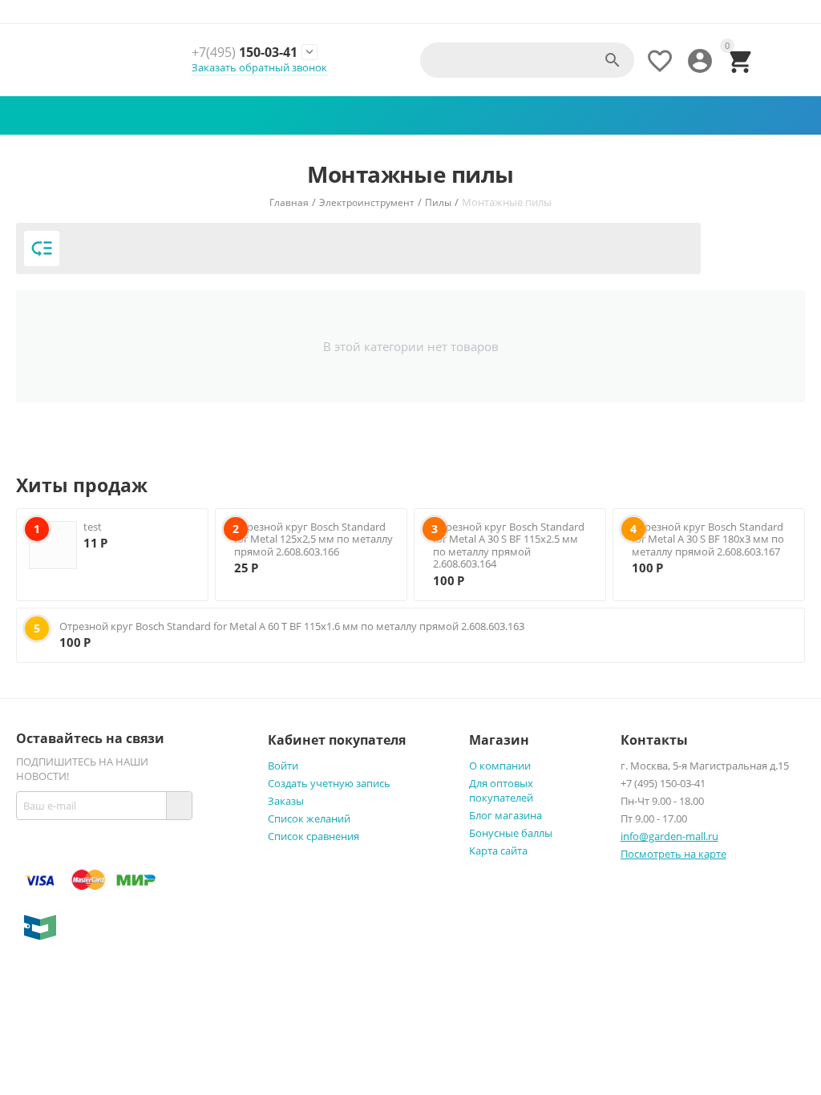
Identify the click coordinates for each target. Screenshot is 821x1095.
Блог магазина (505, 815)
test (92, 526)
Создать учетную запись (329, 783)
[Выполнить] (179, 805)
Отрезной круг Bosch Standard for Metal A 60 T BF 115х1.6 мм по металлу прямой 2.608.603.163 (291, 626)
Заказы (286, 801)
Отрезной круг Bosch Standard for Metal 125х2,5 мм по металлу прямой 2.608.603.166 (313, 539)
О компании (500, 765)
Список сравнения (313, 836)
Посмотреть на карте (673, 854)
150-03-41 (244, 52)
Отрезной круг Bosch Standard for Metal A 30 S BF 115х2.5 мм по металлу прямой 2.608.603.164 (508, 545)
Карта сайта (498, 850)
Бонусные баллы (510, 833)
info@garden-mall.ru (669, 836)
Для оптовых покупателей (501, 790)
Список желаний (309, 818)
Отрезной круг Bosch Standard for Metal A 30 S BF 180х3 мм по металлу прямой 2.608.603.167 (708, 539)
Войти (283, 765)
